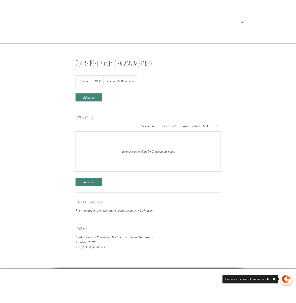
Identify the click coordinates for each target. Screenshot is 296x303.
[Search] (242, 21)
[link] (89, 97)
